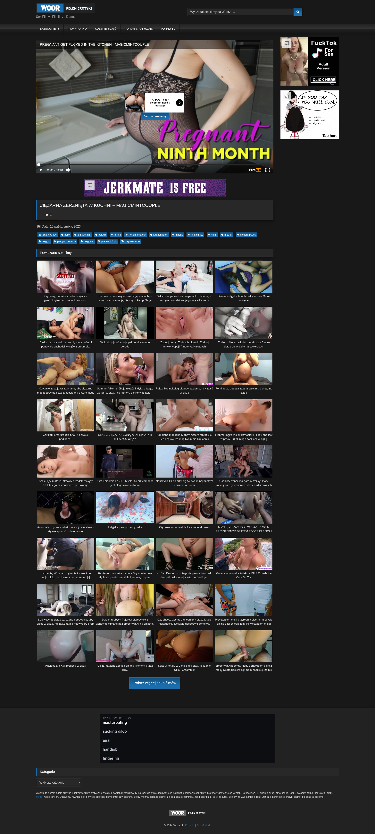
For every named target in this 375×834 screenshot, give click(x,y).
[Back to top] (363, 822)
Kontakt (190, 825)
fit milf (117, 234)
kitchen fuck (160, 234)
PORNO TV (168, 28)
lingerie (179, 234)
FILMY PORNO (77, 28)
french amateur (137, 234)
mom (214, 234)
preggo (45, 241)
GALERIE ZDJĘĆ (105, 28)
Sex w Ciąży (49, 234)
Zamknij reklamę (154, 116)
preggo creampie (66, 241)
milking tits (197, 234)
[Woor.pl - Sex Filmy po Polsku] (65, 8)
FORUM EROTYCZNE (139, 28)
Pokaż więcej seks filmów (154, 683)
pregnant (89, 241)
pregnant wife (132, 241)
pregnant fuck (109, 241)
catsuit (102, 234)
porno (39, 796)
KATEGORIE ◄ (49, 28)
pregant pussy (248, 234)
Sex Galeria (204, 825)
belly (67, 234)
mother (228, 234)
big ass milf (84, 234)
